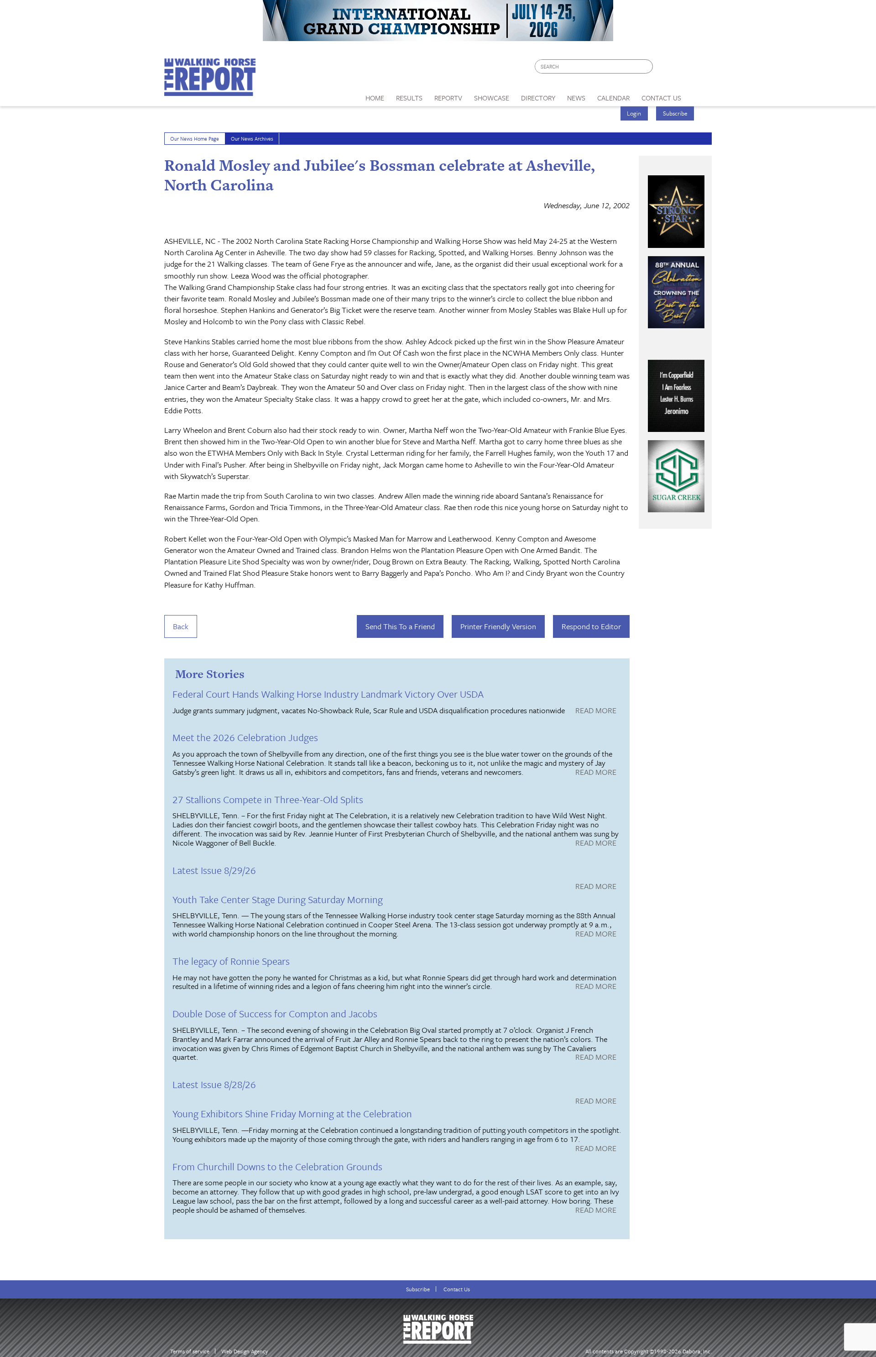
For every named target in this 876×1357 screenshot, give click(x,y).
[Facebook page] (664, 68)
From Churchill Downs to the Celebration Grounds (277, 1166)
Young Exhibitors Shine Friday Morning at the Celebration (292, 1113)
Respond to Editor (591, 626)
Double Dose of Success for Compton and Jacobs (274, 1013)
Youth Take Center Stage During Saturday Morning (277, 899)
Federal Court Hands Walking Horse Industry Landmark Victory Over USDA (328, 694)
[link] (374, 95)
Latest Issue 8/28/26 (214, 1084)
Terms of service (189, 1351)
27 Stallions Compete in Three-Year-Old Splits (267, 799)
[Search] (646, 66)
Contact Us (456, 1289)
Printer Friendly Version (498, 626)
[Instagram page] (699, 68)
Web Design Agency (244, 1351)
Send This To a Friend (400, 626)
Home (374, 98)
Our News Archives (252, 138)
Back (180, 626)
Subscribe (675, 113)
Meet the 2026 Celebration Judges (245, 737)
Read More (595, 711)
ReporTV (448, 98)
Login (634, 113)
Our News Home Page (194, 138)
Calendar (613, 98)
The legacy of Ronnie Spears (231, 961)
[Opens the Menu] (699, 94)
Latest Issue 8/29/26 (214, 870)
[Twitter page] (682, 68)
